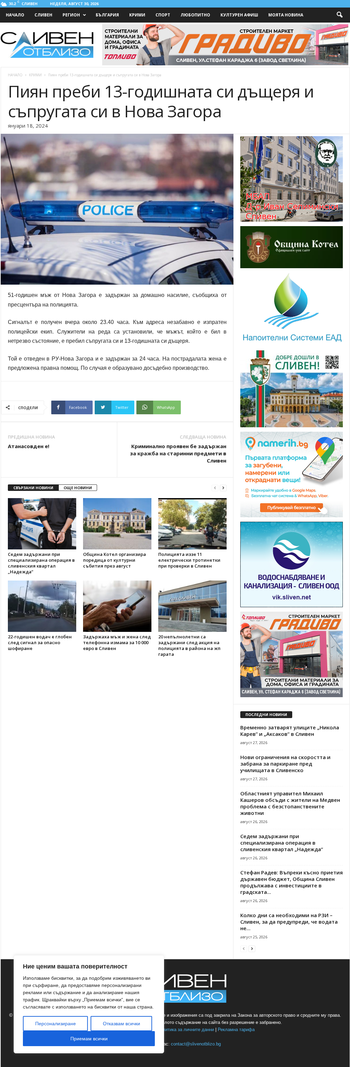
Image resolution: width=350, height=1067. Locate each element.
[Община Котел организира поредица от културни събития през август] (117, 523)
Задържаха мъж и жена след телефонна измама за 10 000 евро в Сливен (117, 642)
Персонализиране (55, 1023)
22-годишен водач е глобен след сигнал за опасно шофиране (40, 642)
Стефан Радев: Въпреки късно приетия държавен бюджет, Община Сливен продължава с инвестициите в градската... (291, 882)
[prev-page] (215, 488)
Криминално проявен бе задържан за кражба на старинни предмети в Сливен (178, 453)
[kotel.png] (291, 266)
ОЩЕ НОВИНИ (78, 487)
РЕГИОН (71, 15)
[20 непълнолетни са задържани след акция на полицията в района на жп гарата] (192, 606)
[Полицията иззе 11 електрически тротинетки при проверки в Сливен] (192, 523)
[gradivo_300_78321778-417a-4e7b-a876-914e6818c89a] (291, 695)
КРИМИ (137, 15)
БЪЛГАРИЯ (107, 15)
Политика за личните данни (185, 1029)
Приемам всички (89, 1038)
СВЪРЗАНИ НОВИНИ (33, 487)
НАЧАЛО (15, 15)
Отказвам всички (121, 1023)
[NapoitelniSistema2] (291, 344)
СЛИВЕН (43, 15)
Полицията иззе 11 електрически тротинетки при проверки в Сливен (189, 560)
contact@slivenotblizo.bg (196, 1043)
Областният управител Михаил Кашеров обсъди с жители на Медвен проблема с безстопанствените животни (290, 803)
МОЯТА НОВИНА (285, 15)
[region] (89, 1004)
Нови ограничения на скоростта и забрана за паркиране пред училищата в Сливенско (285, 763)
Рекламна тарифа (236, 1029)
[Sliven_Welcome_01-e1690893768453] (291, 426)
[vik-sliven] (291, 605)
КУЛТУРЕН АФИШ (239, 15)
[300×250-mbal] (291, 220)
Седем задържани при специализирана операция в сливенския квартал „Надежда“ (41, 563)
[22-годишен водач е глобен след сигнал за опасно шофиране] (42, 606)
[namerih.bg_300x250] (291, 515)
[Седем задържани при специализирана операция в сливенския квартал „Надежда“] (42, 523)
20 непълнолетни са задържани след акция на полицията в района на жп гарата (189, 645)
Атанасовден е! (28, 446)
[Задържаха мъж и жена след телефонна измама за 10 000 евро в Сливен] (117, 606)
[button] (339, 15)
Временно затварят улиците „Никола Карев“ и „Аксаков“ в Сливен (289, 730)
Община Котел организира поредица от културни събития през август (114, 560)
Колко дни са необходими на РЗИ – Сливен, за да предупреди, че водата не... (289, 922)
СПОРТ (163, 15)
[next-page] (223, 488)
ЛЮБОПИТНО (195, 15)
